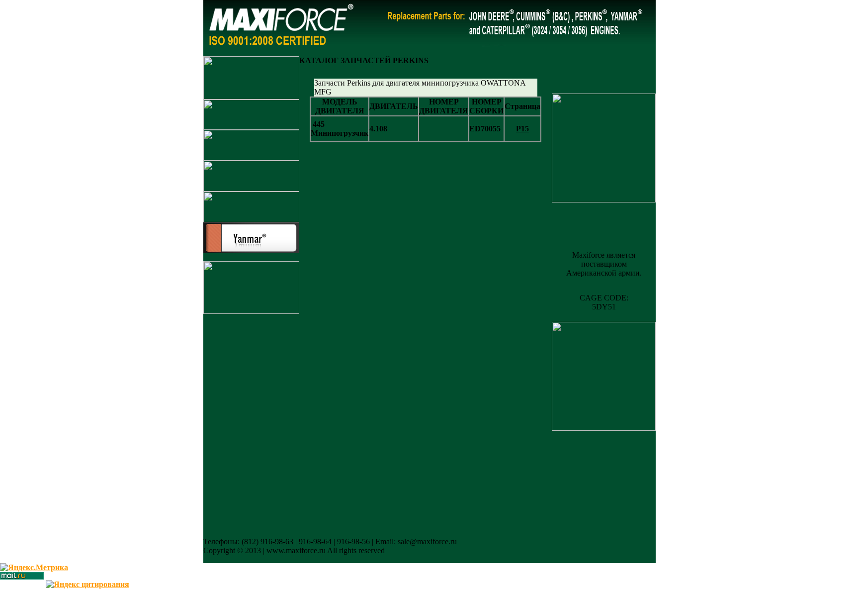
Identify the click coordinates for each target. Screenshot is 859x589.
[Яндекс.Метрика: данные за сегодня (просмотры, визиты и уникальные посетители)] (34, 567)
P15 (522, 128)
